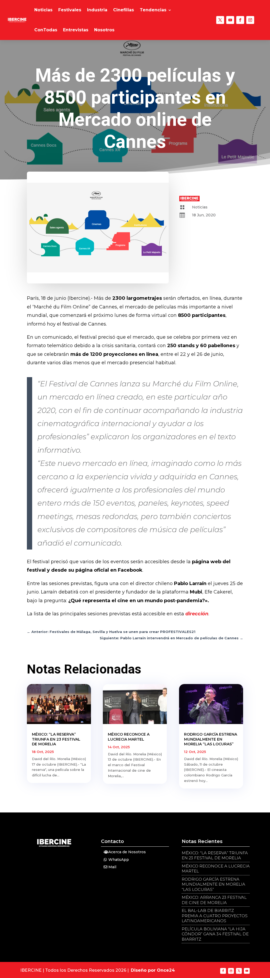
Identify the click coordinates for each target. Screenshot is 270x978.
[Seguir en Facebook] (240, 20)
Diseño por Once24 (153, 970)
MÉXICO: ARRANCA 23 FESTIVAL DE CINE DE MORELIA (214, 900)
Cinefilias (123, 9)
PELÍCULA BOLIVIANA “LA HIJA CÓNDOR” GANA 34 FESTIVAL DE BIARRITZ (215, 934)
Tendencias (153, 9)
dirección (196, 614)
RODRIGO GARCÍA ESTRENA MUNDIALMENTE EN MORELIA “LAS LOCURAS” (210, 739)
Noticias (43, 9)
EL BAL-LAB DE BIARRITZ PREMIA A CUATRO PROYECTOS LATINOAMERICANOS (215, 915)
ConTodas (45, 29)
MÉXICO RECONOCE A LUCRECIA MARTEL (129, 736)
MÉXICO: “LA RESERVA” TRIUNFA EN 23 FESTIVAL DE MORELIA (56, 739)
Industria (97, 9)
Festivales (69, 9)
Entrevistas (75, 29)
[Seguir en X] (220, 20)
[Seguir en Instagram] (250, 20)
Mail (112, 867)
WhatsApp (118, 859)
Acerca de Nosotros (127, 852)
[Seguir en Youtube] (230, 20)
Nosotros (104, 29)
